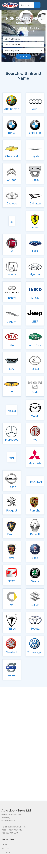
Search (23, 56)
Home (4, 844)
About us (5, 848)
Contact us (6, 852)
